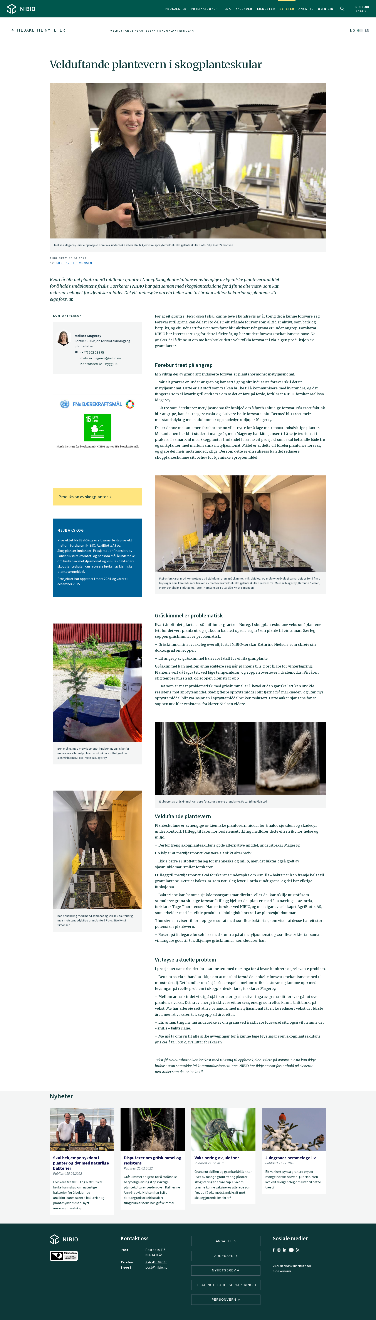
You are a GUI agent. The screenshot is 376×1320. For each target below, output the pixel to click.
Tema (226, 9)
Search (342, 8)
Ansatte (306, 9)
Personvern (225, 1299)
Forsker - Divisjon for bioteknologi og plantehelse (102, 340)
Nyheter (286, 9)
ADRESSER (224, 1255)
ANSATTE (224, 1241)
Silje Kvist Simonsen (74, 263)
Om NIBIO (326, 9)
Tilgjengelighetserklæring (224, 1285)
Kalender (243, 9)
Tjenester (266, 9)
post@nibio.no (156, 1267)
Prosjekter (176, 9)
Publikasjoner (204, 9)
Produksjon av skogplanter (84, 496)
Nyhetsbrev (224, 1270)
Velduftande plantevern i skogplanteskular (152, 30)
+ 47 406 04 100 (156, 1262)
